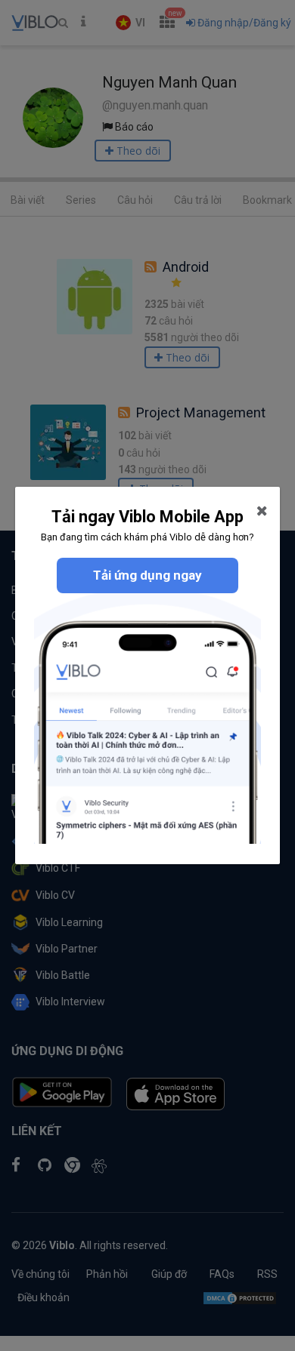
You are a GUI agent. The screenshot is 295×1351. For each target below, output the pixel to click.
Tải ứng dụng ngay (147, 575)
